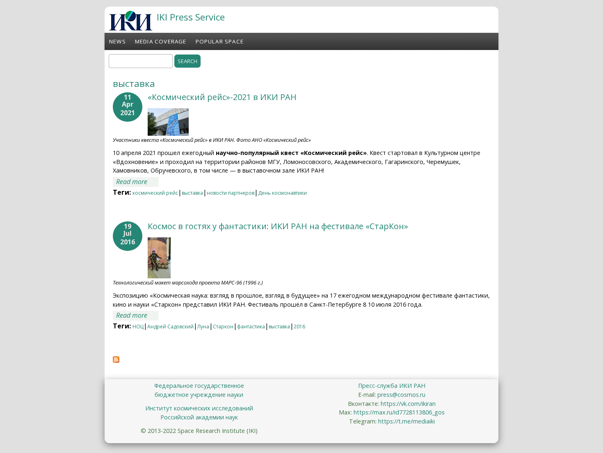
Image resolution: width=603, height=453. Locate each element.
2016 (299, 326)
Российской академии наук (199, 417)
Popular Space (220, 41)
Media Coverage (161, 41)
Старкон (223, 326)
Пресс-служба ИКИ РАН (391, 385)
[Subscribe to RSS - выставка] (116, 360)
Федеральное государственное (199, 385)
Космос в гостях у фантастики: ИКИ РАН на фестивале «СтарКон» (278, 226)
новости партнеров (230, 192)
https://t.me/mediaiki (406, 421)
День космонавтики (282, 192)
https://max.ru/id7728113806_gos (399, 412)
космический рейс (155, 192)
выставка (192, 192)
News (117, 41)
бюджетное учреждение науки (199, 394)
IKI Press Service (191, 17)
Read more (137, 181)
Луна (203, 326)
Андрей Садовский (170, 326)
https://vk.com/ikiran (408, 403)
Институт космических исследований (199, 408)
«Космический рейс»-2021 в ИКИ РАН (222, 96)
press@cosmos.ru (401, 394)
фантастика (251, 326)
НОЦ (138, 326)
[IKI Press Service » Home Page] (131, 28)
